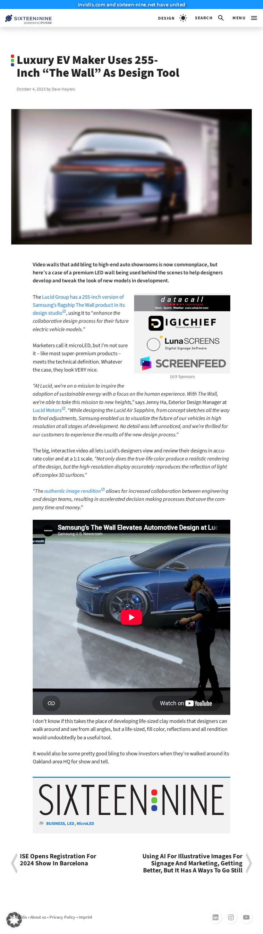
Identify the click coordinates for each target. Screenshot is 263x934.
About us (38, 917)
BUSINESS (55, 823)
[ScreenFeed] (182, 364)
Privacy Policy (62, 917)
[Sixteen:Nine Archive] (131, 814)
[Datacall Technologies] (182, 303)
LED (70, 823)
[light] (172, 18)
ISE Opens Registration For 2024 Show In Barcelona (58, 860)
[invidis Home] (26, 18)
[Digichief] (182, 323)
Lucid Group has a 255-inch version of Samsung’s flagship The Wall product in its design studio (79, 305)
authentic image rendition (72, 491)
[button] (210, 18)
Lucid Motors (47, 410)
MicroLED (85, 823)
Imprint (85, 917)
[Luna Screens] (182, 343)
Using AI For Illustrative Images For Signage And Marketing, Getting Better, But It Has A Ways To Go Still (192, 863)
